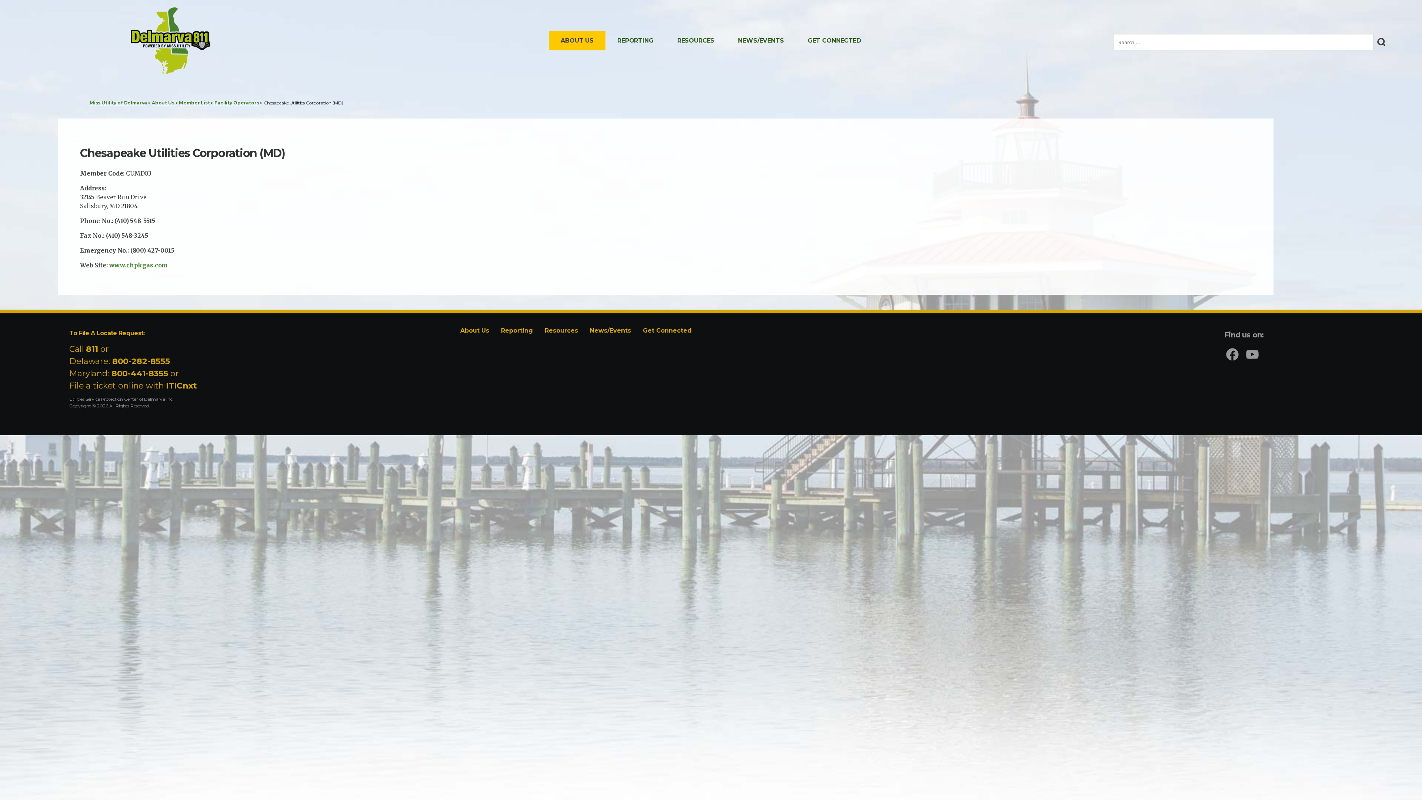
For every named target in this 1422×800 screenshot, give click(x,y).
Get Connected (834, 40)
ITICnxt (181, 386)
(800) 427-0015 (152, 250)
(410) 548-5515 (134, 220)
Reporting (635, 40)
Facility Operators (236, 103)
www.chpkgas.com (138, 265)
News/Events (761, 40)
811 (92, 349)
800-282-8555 (141, 361)
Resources (696, 40)
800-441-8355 (139, 374)
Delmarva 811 (159, 73)
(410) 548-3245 (127, 235)
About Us (577, 40)
